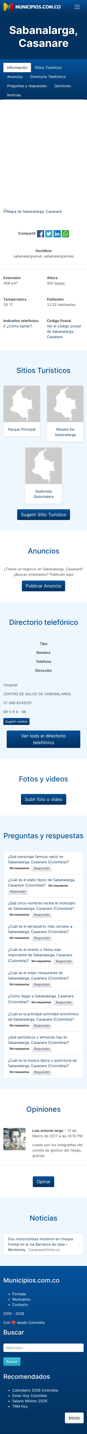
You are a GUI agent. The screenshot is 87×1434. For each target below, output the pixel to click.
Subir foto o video (43, 799)
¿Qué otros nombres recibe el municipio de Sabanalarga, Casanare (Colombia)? (41, 908)
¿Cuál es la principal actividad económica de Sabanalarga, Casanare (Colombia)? (43, 1019)
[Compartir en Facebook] (40, 233)
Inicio (74, 1418)
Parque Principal (21, 429)
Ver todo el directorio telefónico (43, 739)
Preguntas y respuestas (27, 86)
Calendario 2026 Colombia (35, 1390)
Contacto (20, 1304)
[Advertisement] (43, 159)
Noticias (14, 95)
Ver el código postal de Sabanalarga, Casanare (64, 331)
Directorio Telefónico (48, 76)
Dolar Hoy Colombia (29, 1395)
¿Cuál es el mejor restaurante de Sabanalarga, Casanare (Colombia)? (38, 978)
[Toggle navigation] (77, 6)
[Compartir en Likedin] (57, 233)
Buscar (12, 1361)
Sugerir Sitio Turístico (43, 514)
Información (17, 67)
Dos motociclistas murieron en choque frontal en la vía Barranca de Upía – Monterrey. (40, 1244)
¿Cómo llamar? (19, 326)
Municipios (21, 1299)
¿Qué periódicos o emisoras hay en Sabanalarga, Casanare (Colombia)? (38, 1042)
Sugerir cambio (16, 721)
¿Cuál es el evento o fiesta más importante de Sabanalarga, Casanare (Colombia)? (40, 955)
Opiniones (62, 86)
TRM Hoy (20, 1406)
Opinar (43, 1181)
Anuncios (15, 76)
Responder (42, 868)
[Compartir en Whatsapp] (65, 233)
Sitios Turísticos (48, 67)
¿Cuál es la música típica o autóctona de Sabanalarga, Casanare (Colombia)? (42, 1066)
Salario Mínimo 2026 (29, 1401)
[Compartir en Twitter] (48, 233)
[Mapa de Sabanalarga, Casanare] (32, 211)
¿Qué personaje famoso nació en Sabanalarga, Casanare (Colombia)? (38, 862)
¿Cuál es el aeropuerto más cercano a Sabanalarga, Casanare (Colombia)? (40, 931)
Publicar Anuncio (43, 586)
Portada (19, 1294)
